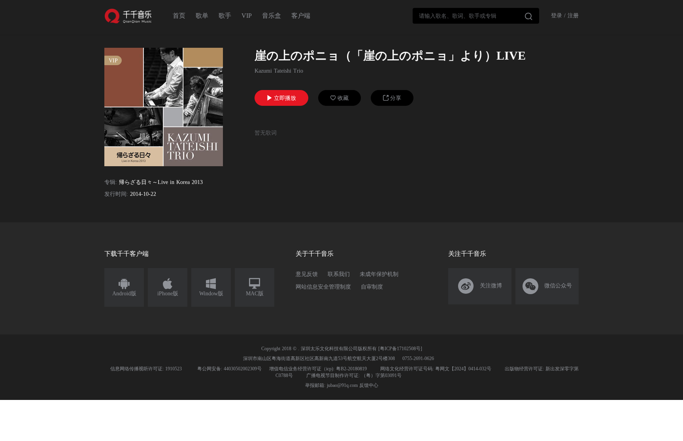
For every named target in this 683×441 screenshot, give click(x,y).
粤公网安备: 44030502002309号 (229, 369)
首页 (179, 15)
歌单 (202, 15)
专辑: (110, 182)
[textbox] (476, 16)
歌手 (225, 15)
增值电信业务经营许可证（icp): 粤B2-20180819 (318, 369)
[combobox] (476, 16)
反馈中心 (368, 385)
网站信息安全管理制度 (323, 287)
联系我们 (339, 274)
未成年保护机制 (379, 274)
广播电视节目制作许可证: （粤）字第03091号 (354, 375)
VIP (247, 15)
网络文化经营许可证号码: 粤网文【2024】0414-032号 (435, 369)
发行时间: (116, 194)
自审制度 (372, 287)
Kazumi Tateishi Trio (279, 71)
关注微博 (480, 286)
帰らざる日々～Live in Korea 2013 (161, 182)
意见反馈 (307, 274)
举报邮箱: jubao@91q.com (331, 385)
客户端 (300, 15)
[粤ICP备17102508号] (400, 348)
